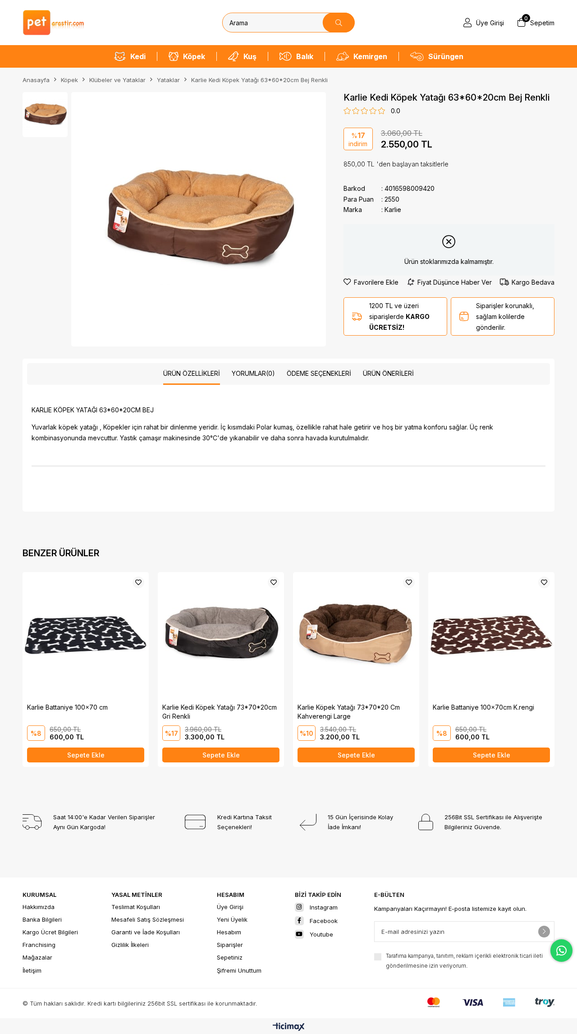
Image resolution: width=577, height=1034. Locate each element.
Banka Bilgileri (42, 919)
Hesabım (229, 932)
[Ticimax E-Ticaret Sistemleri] (289, 1027)
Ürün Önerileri (388, 373)
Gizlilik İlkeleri (130, 944)
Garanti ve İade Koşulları (145, 932)
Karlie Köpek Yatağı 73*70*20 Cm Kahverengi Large (349, 711)
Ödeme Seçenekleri (319, 373)
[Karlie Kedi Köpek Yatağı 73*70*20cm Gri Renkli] (221, 635)
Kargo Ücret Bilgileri (50, 932)
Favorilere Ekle (138, 582)
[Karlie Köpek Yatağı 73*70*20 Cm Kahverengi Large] (356, 635)
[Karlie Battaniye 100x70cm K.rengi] (491, 635)
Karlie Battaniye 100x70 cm (67, 707)
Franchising (39, 944)
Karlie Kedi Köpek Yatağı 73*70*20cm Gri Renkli (219, 711)
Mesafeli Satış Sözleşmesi (147, 919)
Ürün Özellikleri (191, 373)
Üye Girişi (230, 906)
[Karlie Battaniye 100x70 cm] (86, 635)
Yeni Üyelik (232, 919)
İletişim (32, 970)
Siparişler (230, 944)
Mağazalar (37, 957)
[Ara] (339, 22)
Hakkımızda (39, 906)
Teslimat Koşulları (135, 906)
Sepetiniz (230, 957)
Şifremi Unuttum (239, 970)
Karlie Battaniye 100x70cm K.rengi (483, 707)
